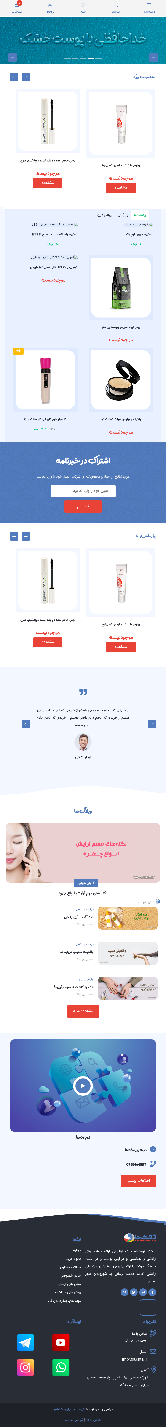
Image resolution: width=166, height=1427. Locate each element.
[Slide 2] (91, 58)
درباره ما (75, 1250)
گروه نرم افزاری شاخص (69, 1410)
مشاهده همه (83, 1011)
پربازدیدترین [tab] (104, 215)
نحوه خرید (73, 1259)
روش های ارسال (69, 1284)
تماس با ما (93, 1420)
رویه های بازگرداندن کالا (64, 1301)
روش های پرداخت (68, 1292)
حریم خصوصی (70, 1275)
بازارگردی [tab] (123, 215)
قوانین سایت (74, 1420)
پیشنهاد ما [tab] (140, 215)
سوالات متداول (70, 1267)
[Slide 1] (98, 58)
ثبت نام (83, 506)
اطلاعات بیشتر (139, 1181)
